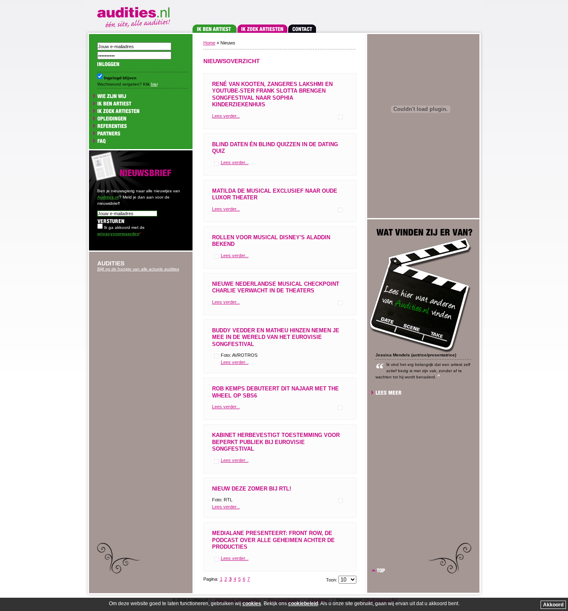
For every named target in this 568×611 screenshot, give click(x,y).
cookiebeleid (303, 603)
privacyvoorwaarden (118, 233)
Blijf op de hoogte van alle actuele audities (138, 269)
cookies (251, 603)
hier (154, 84)
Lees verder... (226, 115)
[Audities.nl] (135, 15)
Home (209, 42)
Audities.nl (108, 197)
